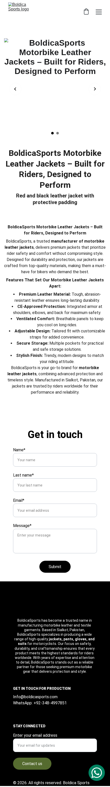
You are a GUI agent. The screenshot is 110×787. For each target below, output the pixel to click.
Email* (18, 500)
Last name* (23, 475)
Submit (55, 566)
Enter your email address (35, 735)
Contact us (32, 763)
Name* (19, 449)
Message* (22, 525)
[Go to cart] (86, 12)
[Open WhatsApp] (97, 773)
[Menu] (99, 12)
